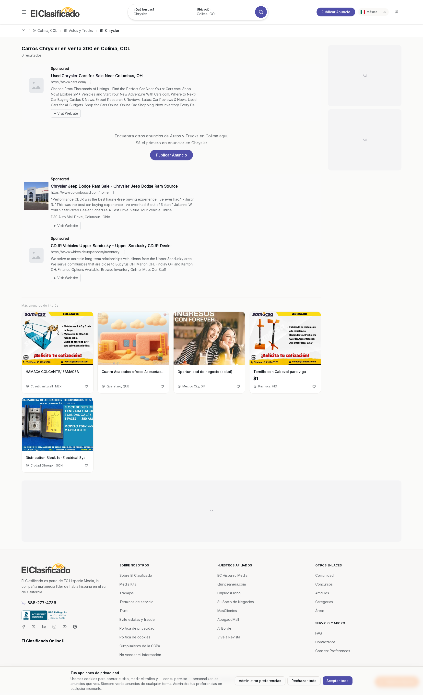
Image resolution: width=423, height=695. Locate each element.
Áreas (320, 611)
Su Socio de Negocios (235, 602)
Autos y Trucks (81, 30)
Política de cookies (134, 637)
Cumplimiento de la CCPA (139, 646)
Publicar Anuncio (335, 12)
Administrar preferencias (260, 681)
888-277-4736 (41, 602)
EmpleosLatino (229, 593)
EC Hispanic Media (232, 575)
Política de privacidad (136, 628)
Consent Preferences (332, 651)
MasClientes (227, 611)
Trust (123, 611)
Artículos (322, 593)
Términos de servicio (136, 602)
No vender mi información (140, 655)
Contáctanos (325, 642)
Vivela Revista (228, 637)
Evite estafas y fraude (137, 619)
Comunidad (324, 575)
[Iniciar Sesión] (396, 12)
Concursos (324, 584)
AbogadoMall (228, 619)
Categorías (324, 602)
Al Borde (224, 628)
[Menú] (24, 12)
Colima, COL (47, 30)
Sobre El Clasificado (135, 575)
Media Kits (127, 584)
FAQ (318, 633)
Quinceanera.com (231, 584)
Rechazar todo (304, 681)
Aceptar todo (338, 681)
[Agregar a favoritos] (86, 386)
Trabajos (126, 593)
